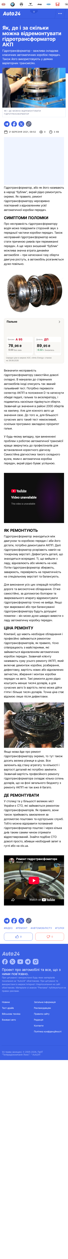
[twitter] (21, 124)
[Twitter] (12, 962)
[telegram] (7, 124)
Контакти (38, 1025)
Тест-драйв (8, 1008)
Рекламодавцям (42, 1008)
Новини (6, 1002)
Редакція (38, 1020)
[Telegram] (28, 962)
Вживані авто (9, 1020)
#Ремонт (22, 928)
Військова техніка (11, 1014)
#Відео (8, 928)
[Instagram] (35, 962)
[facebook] (14, 124)
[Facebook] (5, 962)
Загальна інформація (45, 1002)
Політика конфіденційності (48, 1031)
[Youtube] (20, 962)
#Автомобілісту (41, 928)
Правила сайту (41, 1014)
